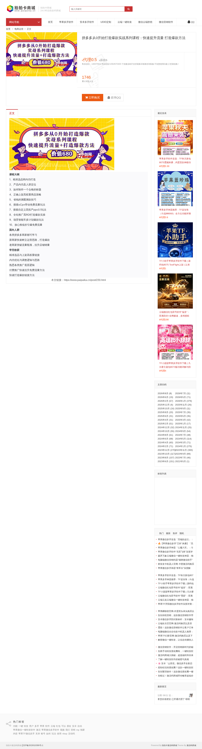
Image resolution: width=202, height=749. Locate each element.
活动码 (161, 519)
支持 (179, 510)
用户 (181, 482)
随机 (182, 533)
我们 (187, 500)
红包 (181, 487)
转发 (174, 482)
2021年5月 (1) (182, 461)
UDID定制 (106, 22)
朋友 (160, 491)
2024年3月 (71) (183, 442)
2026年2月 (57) (165, 401)
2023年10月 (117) (166, 454)
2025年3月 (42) (183, 420)
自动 (174, 491)
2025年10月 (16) (166, 408)
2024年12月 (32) (166, 427)
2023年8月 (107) (166, 457)
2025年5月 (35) (183, 416)
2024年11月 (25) (183, 427)
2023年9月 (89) (183, 454)
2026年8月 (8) (165, 393)
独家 (173, 505)
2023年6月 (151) (166, 461)
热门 (161, 533)
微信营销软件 (166, 22)
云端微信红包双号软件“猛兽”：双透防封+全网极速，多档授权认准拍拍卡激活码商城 (174, 316)
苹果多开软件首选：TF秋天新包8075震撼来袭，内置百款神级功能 (175, 162)
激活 (185, 496)
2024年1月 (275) (183, 446)
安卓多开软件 (87, 22)
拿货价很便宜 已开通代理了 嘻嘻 (174, 699)
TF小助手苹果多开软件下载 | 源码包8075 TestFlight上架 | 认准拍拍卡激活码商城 (174, 265)
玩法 (167, 514)
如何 (160, 514)
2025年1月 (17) (183, 423)
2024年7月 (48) (183, 435)
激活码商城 (191, 745)
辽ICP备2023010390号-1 (32, 745)
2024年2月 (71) (165, 446)
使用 (174, 514)
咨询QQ (116, 97)
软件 (167, 487)
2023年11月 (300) (184, 450)
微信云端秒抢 (145, 22)
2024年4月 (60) (165, 442)
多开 (188, 482)
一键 (167, 482)
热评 (175, 533)
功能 (160, 482)
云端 (174, 487)
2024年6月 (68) (165, 438)
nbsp (181, 514)
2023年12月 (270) (167, 450)
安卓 (167, 491)
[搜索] (128, 9)
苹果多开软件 (66, 22)
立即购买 (94, 97)
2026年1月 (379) (183, 401)
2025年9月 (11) (182, 408)
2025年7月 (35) (183, 412)
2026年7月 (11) (182, 393)
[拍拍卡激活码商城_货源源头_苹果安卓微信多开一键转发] (21, 12)
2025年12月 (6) (165, 404)
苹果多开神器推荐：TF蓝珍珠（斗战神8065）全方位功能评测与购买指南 (175, 213)
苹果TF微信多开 (166, 510)
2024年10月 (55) (166, 431)
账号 (186, 510)
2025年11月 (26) (183, 404)
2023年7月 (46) (183, 457)
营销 (160, 505)
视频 (180, 500)
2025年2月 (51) (165, 423)
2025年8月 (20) (165, 412)
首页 (50, 22)
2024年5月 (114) (183, 438)
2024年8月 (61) (165, 435)
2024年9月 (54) (183, 431)
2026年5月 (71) (183, 397)
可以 (188, 487)
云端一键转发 (125, 22)
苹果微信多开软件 (167, 500)
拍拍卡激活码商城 (169, 745)
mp (166, 505)
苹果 (160, 487)
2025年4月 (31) (165, 420)
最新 (168, 533)
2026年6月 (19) (165, 397)
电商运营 (19, 29)
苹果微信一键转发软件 (169, 496)
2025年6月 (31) (165, 416)
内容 (180, 505)
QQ (192, 22)
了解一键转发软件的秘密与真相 (173, 659)
